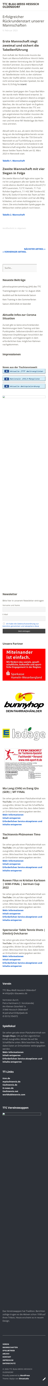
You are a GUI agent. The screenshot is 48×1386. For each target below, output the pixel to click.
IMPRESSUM (8, 1360)
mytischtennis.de (11, 1081)
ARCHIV (6, 1353)
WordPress (25, 1375)
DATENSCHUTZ (9, 1363)
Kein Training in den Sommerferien (19, 299)
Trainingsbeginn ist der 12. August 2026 (21, 291)
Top (42, 1378)
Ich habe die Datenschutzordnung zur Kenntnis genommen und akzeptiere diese (21, 624)
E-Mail (5, 614)
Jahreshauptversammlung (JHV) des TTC (22, 286)
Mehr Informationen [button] (13, 814)
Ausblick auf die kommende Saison (19, 295)
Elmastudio (24, 1378)
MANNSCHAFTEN (10, 1347)
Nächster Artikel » (34, 249)
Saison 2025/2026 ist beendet (17, 303)
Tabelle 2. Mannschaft (14, 214)
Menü (42, 4)
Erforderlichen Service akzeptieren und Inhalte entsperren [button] (22, 823)
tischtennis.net (10, 1091)
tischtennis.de (10, 1084)
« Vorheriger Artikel (14, 251)
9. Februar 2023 (10, 30)
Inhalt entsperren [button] (12, 818)
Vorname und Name (11, 605)
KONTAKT (7, 1357)
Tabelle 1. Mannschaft (14, 160)
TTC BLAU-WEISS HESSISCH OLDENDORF (21, 5)
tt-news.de (8, 1088)
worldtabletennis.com (14, 1094)
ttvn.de (6, 1078)
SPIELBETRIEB (9, 1350)
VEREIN (6, 1344)
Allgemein (21, 228)
